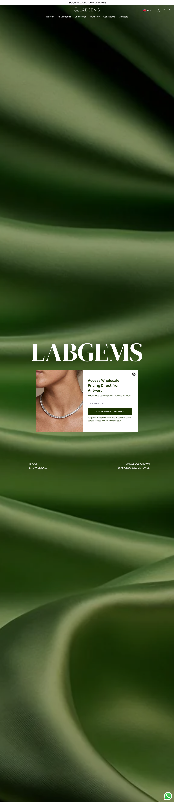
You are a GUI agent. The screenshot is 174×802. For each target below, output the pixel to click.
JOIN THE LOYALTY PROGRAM (110, 411)
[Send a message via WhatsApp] (168, 796)
